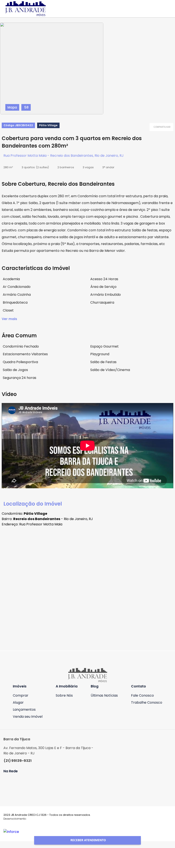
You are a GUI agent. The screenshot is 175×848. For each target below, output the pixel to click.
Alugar (18, 702)
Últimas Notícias (104, 695)
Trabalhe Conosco (146, 702)
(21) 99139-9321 (18, 760)
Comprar (20, 695)
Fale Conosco (142, 695)
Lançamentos (24, 709)
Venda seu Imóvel (27, 716)
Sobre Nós (64, 695)
